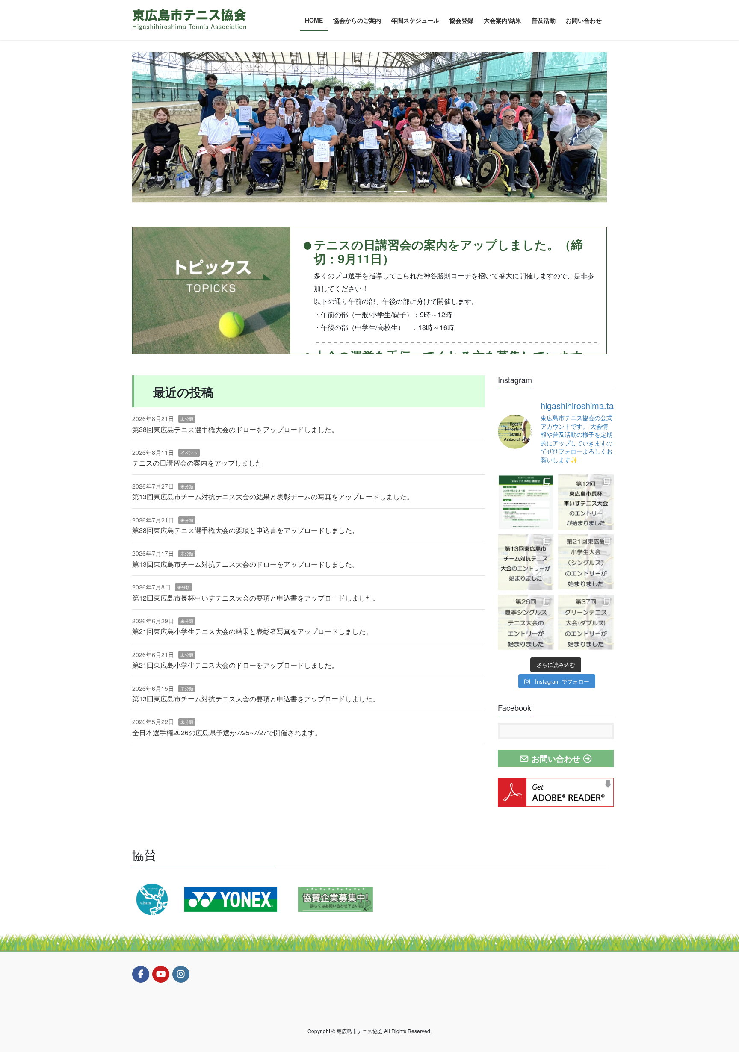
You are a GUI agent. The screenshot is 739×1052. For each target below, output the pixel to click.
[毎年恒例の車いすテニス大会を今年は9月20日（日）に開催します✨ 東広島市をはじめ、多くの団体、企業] (586, 502)
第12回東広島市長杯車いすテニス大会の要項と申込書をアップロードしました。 (255, 598)
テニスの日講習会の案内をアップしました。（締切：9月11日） (448, 252)
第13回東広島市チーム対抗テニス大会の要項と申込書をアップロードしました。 (255, 699)
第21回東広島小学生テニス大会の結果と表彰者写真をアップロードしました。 (252, 631)
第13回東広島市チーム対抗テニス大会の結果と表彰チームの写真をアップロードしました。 (273, 496)
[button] (168, 127)
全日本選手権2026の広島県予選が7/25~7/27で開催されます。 (227, 732)
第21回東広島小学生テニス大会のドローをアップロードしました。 (235, 665)
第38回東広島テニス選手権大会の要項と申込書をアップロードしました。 (245, 530)
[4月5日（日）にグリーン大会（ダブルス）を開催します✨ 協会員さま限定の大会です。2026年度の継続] (586, 623)
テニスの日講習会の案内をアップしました (197, 463)
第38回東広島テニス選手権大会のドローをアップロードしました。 (235, 429)
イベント (189, 453)
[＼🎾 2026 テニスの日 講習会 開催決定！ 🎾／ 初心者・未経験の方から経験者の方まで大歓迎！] (526, 502)
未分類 (186, 419)
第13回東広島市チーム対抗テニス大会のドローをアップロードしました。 (245, 564)
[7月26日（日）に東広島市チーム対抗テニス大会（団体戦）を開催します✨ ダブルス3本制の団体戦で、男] (526, 562)
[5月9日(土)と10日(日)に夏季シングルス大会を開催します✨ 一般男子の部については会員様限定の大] (526, 623)
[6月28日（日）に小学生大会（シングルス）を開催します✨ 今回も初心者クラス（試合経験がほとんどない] (586, 562)
